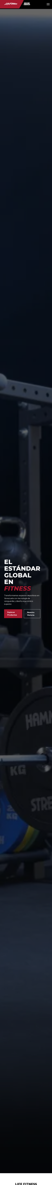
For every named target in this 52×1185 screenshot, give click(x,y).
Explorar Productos (12, 613)
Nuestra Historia (30, 613)
